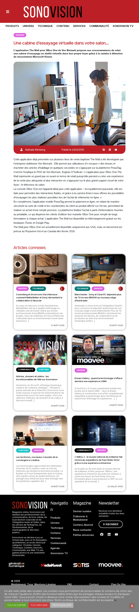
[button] (104, 150)
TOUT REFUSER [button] (39, 605)
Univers (28, 26)
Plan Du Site (118, 584)
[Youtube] (116, 534)
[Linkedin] (109, 534)
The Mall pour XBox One (43, 50)
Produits (12, 26)
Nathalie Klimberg (35, 149)
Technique (45, 26)
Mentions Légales (45, 584)
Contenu (62, 26)
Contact (94, 584)
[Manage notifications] (132, 606)
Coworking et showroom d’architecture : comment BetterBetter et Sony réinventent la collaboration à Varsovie (39, 297)
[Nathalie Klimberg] (21, 149)
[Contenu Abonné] (62, 288)
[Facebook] (102, 534)
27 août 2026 (57, 325)
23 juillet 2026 (115, 486)
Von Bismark (69, 50)
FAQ (69, 584)
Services (79, 26)
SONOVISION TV (123, 26)
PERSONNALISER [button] (61, 605)
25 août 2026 (116, 325)
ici (115, 600)
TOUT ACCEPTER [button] (16, 605)
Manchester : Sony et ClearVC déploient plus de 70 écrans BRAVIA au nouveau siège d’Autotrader (98, 297)
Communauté (99, 26)
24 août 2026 (57, 406)
